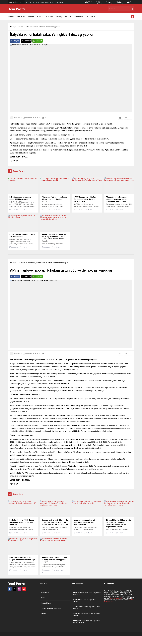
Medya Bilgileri (46, 603)
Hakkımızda (45, 592)
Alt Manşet (22, 263)
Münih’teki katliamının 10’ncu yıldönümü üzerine (87, 614)
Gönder (39, 41)
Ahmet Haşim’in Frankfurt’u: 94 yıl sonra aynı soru (87, 593)
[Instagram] (19, 589)
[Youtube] (24, 589)
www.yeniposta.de (116, 598)
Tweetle (28, 41)
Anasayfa (13, 27)
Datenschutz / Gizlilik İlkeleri (51, 608)
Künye (43, 598)
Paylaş (16, 41)
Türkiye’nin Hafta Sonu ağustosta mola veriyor (86, 607)
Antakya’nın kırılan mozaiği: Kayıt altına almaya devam (86, 621)
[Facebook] (10, 589)
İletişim (43, 613)
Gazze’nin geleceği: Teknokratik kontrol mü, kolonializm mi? (46, 2)
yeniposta (17, 118)
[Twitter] (14, 589)
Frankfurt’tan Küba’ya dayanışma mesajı (84, 600)
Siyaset (21, 27)
